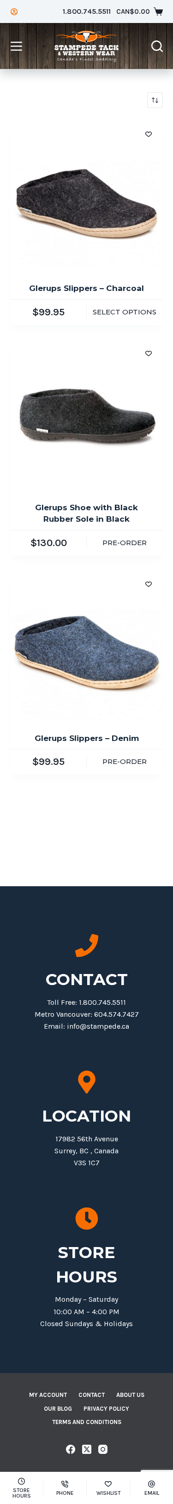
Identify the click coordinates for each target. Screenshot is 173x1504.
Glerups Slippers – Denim (87, 738)
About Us (130, 1394)
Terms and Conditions (86, 1422)
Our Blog (58, 1408)
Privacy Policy (106, 1408)
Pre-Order (124, 542)
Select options (124, 312)
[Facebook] (70, 1449)
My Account (48, 1394)
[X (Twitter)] (86, 1449)
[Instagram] (102, 1449)
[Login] (14, 11)
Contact (91, 1394)
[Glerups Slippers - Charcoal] (87, 195)
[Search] (157, 46)
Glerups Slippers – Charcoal (86, 288)
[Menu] (16, 46)
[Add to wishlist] (148, 133)
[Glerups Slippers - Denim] (87, 645)
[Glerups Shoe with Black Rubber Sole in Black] (87, 414)
